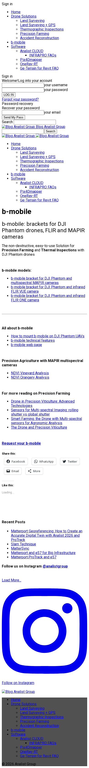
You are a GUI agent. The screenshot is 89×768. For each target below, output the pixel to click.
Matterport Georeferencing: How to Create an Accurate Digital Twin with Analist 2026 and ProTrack (46, 535)
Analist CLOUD (31, 51)
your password (56, 90)
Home (16, 12)
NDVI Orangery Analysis (30, 377)
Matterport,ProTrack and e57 (33, 557)
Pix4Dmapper (31, 59)
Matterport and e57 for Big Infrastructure (43, 553)
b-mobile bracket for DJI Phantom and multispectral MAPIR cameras (41, 280)
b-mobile (18, 42)
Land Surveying (32, 20)
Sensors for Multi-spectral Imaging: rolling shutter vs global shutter (44, 412)
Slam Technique (23, 544)
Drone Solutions (24, 16)
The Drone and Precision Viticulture (39, 427)
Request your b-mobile (21, 443)
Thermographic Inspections (42, 29)
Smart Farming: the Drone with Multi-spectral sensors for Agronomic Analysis (46, 421)
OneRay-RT (29, 64)
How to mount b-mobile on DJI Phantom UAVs (47, 336)
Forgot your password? (20, 99)
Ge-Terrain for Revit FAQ (39, 68)
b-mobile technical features (33, 340)
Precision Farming (34, 33)
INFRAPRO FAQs (42, 55)
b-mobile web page (26, 345)
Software (18, 46)
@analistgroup (55, 566)
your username (56, 85)
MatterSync (20, 548)
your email (52, 112)
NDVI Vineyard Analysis (30, 373)
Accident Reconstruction (39, 38)
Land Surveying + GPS (37, 25)
